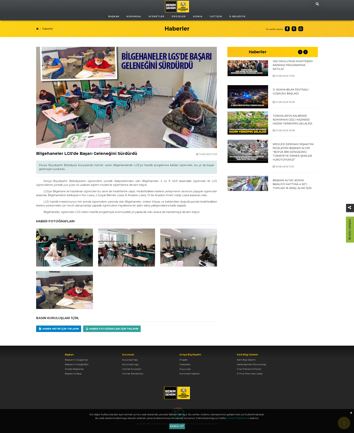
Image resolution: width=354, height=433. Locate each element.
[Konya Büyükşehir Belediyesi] (177, 6)
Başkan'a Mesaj (73, 373)
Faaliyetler (185, 364)
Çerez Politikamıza (238, 418)
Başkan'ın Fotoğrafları (77, 364)
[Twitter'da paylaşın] (294, 28)
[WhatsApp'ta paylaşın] (300, 28)
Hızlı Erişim (349, 228)
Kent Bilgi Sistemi (246, 359)
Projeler (184, 359)
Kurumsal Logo (130, 364)
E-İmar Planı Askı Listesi (250, 373)
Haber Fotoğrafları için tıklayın (113, 328)
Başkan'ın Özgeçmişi (76, 359)
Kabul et (177, 426)
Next (305, 52)
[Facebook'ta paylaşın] (287, 28)
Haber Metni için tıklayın (60, 328)
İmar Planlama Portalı (249, 369)
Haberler (47, 28)
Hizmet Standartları (132, 373)
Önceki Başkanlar (74, 369)
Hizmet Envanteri (131, 369)
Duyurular (185, 369)
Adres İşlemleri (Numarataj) (251, 364)
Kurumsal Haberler (190, 373)
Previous (300, 52)
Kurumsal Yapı (130, 359)
